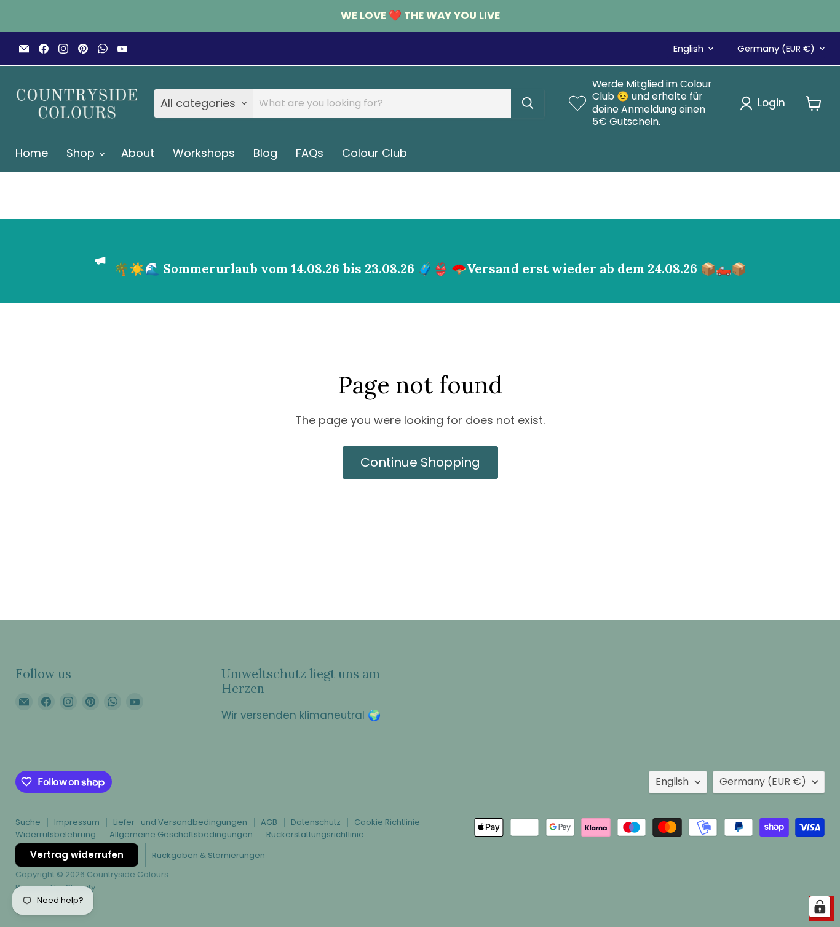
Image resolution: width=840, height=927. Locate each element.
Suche (28, 822)
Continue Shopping (420, 462)
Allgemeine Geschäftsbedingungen (181, 834)
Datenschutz (316, 822)
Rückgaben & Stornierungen (208, 855)
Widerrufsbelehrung (55, 834)
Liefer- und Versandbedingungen (180, 822)
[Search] (527, 103)
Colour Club (374, 153)
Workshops (204, 153)
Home (31, 153)
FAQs (309, 153)
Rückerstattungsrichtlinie (315, 834)
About (137, 153)
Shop (82, 153)
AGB (269, 822)
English (688, 48)
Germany (776, 48)
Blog (265, 153)
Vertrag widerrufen (77, 854)
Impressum (77, 822)
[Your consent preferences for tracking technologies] (819, 906)
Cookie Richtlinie (387, 822)
